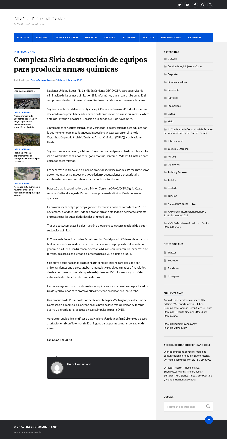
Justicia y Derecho (178, 148)
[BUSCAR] (208, 407)
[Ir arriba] (209, 420)
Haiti (170, 121)
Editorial (42, 37)
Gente (171, 113)
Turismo (172, 195)
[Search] (210, 5)
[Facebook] (195, 5)
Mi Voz (172, 156)
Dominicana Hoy (67, 37)
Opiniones (194, 37)
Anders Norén (33, 432)
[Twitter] (180, 5)
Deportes (91, 37)
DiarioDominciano (41, 80)
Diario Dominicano (39, 18)
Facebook (173, 268)
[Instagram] (203, 5)
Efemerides (174, 105)
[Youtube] (187, 5)
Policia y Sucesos (177, 172)
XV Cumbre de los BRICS (182, 203)
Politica (148, 37)
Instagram (173, 276)
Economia (129, 37)
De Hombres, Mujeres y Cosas (185, 66)
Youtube (173, 260)
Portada (23, 37)
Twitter (172, 252)
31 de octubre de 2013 (69, 80)
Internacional (171, 37)
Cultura (110, 37)
